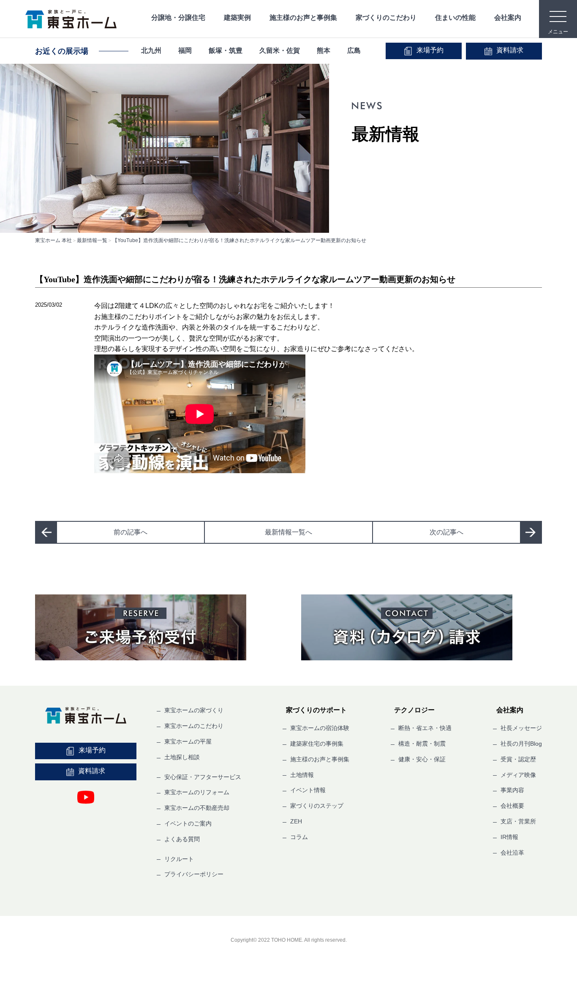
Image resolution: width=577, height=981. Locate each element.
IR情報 (509, 837)
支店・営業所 (518, 821)
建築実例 (237, 17)
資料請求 (509, 50)
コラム (299, 837)
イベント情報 (308, 790)
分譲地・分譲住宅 (178, 17)
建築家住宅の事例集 (316, 743)
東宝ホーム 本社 (53, 240)
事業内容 (512, 790)
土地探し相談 (182, 757)
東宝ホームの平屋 (188, 741)
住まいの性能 (455, 17)
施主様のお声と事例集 (303, 17)
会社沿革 (512, 852)
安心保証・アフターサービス (202, 777)
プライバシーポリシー (193, 874)
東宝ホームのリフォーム (196, 792)
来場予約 (430, 50)
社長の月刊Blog (521, 743)
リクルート (179, 859)
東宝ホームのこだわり (193, 725)
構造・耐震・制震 (422, 743)
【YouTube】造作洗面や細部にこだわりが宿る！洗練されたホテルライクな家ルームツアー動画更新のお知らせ (239, 240)
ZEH (296, 821)
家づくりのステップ (316, 805)
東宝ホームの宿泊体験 (319, 728)
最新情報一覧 (92, 240)
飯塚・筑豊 (225, 50)
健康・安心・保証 (422, 759)
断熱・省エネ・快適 (425, 728)
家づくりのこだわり (386, 17)
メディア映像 (518, 774)
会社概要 (512, 805)
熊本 (323, 50)
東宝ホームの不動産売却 (196, 807)
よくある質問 (182, 839)
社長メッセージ (521, 728)
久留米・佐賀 (279, 50)
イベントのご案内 (188, 823)
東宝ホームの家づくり (193, 710)
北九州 (151, 50)
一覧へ (288, 532)
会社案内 (507, 17)
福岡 (185, 50)
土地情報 (302, 774)
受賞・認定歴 (518, 759)
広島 (354, 50)
